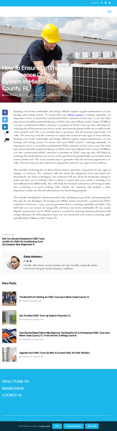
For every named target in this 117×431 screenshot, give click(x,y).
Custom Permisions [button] (73, 426)
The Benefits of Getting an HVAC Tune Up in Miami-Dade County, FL (54, 297)
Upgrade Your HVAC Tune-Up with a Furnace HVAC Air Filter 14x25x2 (54, 352)
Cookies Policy (44, 426)
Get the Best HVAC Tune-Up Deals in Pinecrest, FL (45, 315)
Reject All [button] (92, 426)
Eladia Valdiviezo (10, 95)
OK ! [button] (57, 426)
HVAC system (75, 114)
